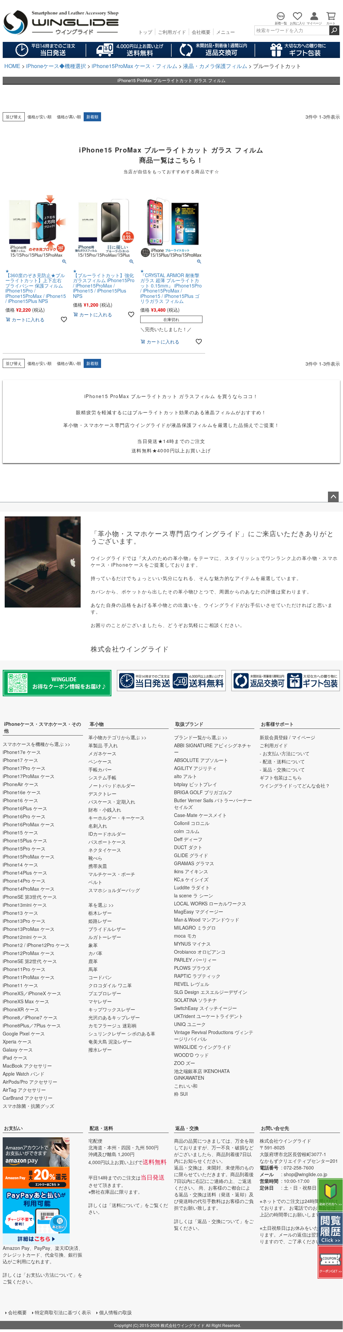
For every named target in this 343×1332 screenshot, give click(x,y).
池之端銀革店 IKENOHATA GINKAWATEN (202, 1074)
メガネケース (102, 753)
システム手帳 (102, 777)
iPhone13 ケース (20, 912)
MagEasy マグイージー (198, 911)
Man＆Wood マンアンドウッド (206, 919)
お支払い (13, 1128)
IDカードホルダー (107, 833)
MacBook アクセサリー (27, 1065)
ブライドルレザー (107, 929)
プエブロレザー (104, 993)
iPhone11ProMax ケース (29, 977)
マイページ (303, 737)
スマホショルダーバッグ (114, 890)
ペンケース (100, 761)
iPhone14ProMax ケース (29, 888)
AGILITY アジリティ (195, 768)
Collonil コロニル (191, 823)
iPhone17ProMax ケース (29, 776)
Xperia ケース (17, 1041)
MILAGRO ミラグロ (195, 927)
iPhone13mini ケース (25, 904)
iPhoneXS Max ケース (26, 1001)
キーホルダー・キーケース (116, 817)
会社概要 (201, 31)
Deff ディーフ (188, 839)
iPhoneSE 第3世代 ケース (30, 896)
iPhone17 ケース (20, 760)
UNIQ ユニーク (190, 1024)
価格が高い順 (69, 116)
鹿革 (93, 961)
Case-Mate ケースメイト (200, 815)
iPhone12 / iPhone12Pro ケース (36, 945)
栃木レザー (100, 912)
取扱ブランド (189, 723)
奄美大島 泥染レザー (110, 1041)
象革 (93, 945)
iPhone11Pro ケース (24, 969)
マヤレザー (100, 1001)
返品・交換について (218, 1221)
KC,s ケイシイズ (191, 879)
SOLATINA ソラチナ (195, 1000)
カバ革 (95, 953)
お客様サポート (277, 723)
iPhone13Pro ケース (24, 920)
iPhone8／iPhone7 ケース (30, 1017)
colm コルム (186, 831)
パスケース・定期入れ (111, 801)
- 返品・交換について (282, 769)
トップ (145, 31)
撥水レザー (100, 1049)
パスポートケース (107, 841)
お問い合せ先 (275, 1128)
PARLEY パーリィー (195, 959)
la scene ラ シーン (193, 895)
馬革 (93, 969)
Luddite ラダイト (192, 887)
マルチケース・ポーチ (111, 874)
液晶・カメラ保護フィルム (215, 66)
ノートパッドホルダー (111, 785)
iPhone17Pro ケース (24, 768)
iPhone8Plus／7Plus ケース (32, 1025)
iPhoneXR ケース (21, 1009)
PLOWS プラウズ (192, 967)
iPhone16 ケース (20, 800)
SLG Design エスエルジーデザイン (210, 992)
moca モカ (185, 935)
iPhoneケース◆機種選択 (56, 66)
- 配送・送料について (282, 761)
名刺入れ (97, 825)
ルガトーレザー (104, 937)
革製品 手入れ (103, 745)
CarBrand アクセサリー (28, 1097)
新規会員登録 (274, 737)
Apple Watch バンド (24, 1073)
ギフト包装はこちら (281, 777)
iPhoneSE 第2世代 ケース (30, 961)
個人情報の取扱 (115, 1312)
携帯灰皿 (97, 866)
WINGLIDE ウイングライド (202, 1046)
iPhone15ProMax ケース (29, 856)
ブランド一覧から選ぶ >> (201, 737)
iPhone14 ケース (20, 864)
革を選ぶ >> (101, 904)
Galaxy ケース (18, 1049)
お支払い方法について (49, 1274)
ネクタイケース (104, 849)
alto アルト (185, 776)
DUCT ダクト (188, 847)
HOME (12, 66)
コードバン (100, 977)
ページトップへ (333, 497)
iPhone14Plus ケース (25, 872)
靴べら (95, 857)
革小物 (97, 723)
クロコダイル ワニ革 (110, 985)
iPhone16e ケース (22, 792)
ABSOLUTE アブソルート (201, 760)
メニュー (225, 31)
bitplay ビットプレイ (195, 784)
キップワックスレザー (111, 1009)
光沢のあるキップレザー (114, 1017)
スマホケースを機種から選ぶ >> (36, 744)
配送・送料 (101, 1128)
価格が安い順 (39, 116)
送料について (126, 1205)
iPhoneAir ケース (20, 784)
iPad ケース (15, 1057)
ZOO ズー (184, 1063)
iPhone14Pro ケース (24, 880)
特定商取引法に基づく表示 (63, 1312)
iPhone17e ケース (22, 752)
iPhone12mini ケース (25, 937)
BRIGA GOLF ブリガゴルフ (203, 792)
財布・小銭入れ (104, 809)
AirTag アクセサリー (24, 1089)
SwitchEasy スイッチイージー (205, 1008)
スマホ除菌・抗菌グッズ (28, 1105)
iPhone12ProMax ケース (29, 953)
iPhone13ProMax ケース (29, 929)
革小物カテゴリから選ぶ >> (117, 737)
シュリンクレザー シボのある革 (121, 1033)
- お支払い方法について (285, 753)
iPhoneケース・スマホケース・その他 (42, 727)
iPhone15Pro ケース (24, 848)
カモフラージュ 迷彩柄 (112, 1025)
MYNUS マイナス (192, 943)
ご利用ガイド (172, 31)
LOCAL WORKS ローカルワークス (210, 903)
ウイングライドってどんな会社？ (295, 785)
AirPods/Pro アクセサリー (30, 1081)
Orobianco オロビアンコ (200, 951)
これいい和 (185, 1085)
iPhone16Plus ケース (25, 808)
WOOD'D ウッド (191, 1055)
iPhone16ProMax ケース (29, 824)
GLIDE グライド (191, 855)
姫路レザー (100, 920)
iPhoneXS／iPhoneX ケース (32, 993)
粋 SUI (181, 1093)
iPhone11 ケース (20, 985)
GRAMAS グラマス (194, 863)
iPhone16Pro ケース (24, 816)
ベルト (95, 882)
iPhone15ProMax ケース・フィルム (134, 66)
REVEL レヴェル (191, 983)
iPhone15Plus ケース (25, 840)
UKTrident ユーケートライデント (208, 1016)
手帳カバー (100, 769)
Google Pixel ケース (24, 1033)
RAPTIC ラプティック (197, 975)
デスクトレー (102, 793)
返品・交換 (187, 1128)
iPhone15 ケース (20, 832)
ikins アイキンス (191, 871)
